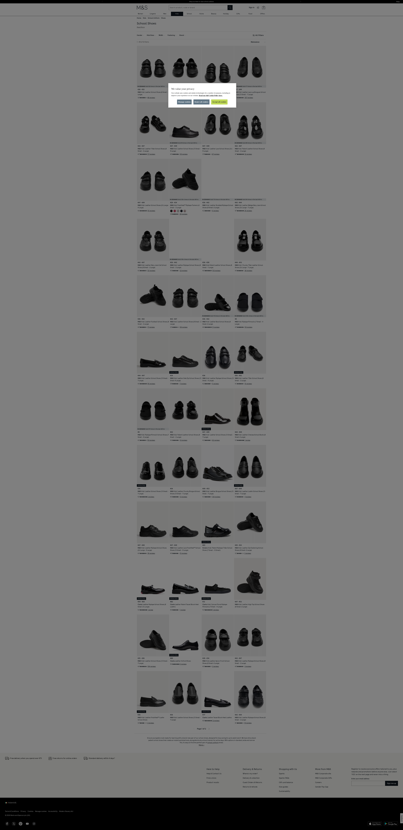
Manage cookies (184, 102)
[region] (202, 95)
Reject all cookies (201, 102)
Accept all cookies (219, 102)
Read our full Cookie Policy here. (210, 95)
